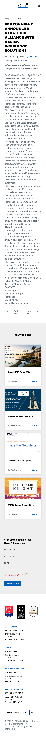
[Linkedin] (32, 712)
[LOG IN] (38, 5)
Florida (9, 648)
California (11, 627)
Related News (23, 335)
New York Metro (14, 669)
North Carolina (14, 690)
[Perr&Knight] (23, 5)
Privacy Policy (21, 724)
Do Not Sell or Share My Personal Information (19, 727)
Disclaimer (9, 724)
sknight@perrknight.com (17, 303)
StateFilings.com (13, 262)
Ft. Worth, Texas (22, 284)
